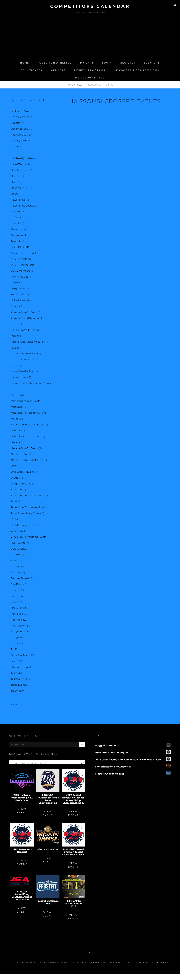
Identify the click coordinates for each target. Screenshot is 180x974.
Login (107, 62)
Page (80, 85)
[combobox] (47, 762)
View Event (22, 810)
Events (150, 62)
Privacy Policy (114, 962)
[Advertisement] (90, 38)
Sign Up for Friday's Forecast (27, 100)
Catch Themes (160, 962)
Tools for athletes (55, 62)
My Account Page (90, 77)
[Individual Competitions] (89, 952)
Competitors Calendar (90, 6)
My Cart (87, 62)
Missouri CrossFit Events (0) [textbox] (46, 763)
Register (128, 62)
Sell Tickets (31, 70)
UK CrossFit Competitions (136, 70)
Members (58, 70)
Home (24, 62)
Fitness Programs (89, 70)
